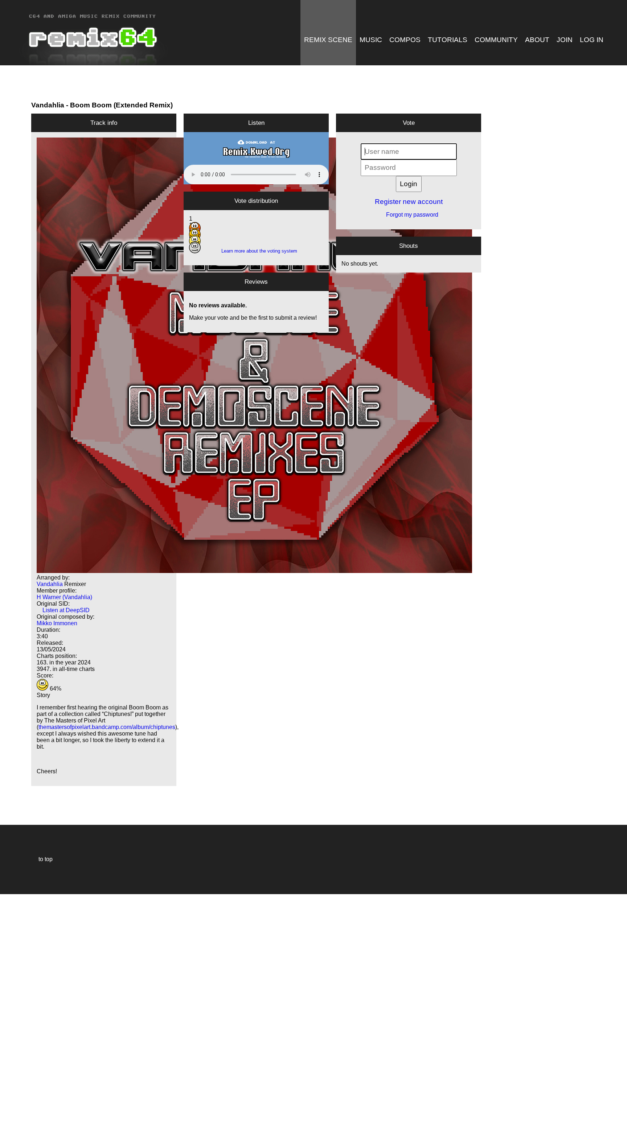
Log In (591, 40)
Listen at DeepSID (63, 610)
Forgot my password (408, 215)
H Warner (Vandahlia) (64, 597)
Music (371, 40)
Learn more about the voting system (256, 251)
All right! (7, 1106)
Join (565, 40)
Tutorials (447, 40)
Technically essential (14, 1013)
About (537, 40)
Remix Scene (328, 40)
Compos (405, 40)
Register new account (409, 201)
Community (496, 40)
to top (42, 859)
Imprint (8, 1117)
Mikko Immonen (57, 623)
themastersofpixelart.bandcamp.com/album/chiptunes (106, 727)
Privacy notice (9, 1127)
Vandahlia (47, 105)
